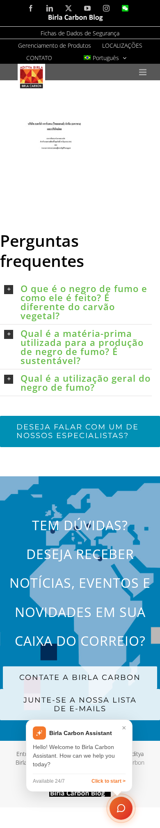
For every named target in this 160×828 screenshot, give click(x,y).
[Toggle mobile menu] (143, 72)
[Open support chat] (121, 808)
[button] (78, 302)
